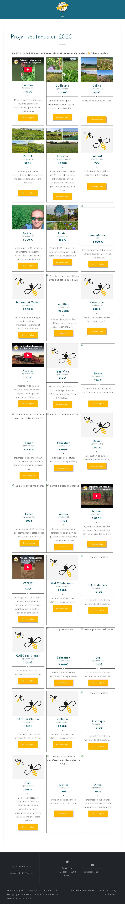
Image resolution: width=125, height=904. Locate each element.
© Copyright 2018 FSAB (19, 894)
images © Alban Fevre (46, 894)
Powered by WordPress (82, 890)
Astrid (110, 890)
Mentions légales (16, 890)
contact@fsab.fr (92, 872)
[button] (28, 117)
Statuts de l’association (19, 898)
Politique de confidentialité (43, 890)
